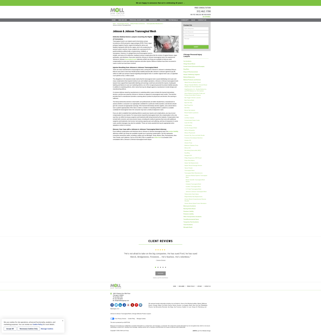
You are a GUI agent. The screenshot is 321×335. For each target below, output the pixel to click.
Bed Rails (187, 107)
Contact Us (202, 20)
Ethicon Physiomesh (189, 132)
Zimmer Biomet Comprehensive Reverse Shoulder (195, 200)
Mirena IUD (187, 148)
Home (114, 20)
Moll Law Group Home (117, 12)
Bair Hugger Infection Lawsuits (192, 97)
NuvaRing (187, 153)
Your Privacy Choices (120, 318)
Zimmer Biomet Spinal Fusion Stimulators (195, 203)
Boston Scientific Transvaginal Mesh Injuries (195, 180)
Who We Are (122, 20)
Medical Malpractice (189, 77)
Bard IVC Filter (188, 102)
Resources (153, 20)
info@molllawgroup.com (122, 300)
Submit (196, 47)
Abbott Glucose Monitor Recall (192, 82)
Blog (193, 20)
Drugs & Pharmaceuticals (190, 71)
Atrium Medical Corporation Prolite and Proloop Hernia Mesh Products (194, 94)
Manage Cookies (141, 318)
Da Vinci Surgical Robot (190, 127)
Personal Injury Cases (138, 20)
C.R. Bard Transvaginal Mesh (193, 189)
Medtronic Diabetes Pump (191, 145)
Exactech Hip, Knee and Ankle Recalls (194, 135)
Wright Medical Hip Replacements (193, 196)
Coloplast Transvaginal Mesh (193, 184)
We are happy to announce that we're (160, 3)
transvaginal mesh (131, 59)
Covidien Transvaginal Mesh (193, 186)
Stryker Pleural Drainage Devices (193, 165)
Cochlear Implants (189, 117)
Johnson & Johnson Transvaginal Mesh (196, 191)
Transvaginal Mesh (189, 170)
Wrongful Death (187, 227)
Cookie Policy (131, 318)
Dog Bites (186, 69)
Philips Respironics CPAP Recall (192, 158)
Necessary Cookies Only (29, 329)
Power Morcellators (189, 160)
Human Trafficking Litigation (191, 74)
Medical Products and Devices (192, 79)
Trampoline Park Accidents (191, 222)
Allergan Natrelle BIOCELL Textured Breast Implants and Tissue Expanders (195, 85)
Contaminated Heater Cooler (192, 120)
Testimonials (173, 20)
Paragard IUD (188, 155)
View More (160, 273)
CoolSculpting (188, 125)
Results (163, 20)
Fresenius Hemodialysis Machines (193, 138)
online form (157, 137)
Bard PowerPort (188, 105)
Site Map (199, 286)
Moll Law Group (124, 330)
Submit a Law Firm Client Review (160, 277)
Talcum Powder (188, 168)
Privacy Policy (191, 286)
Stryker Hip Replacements (191, 163)
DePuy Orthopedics (189, 130)
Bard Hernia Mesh (189, 100)
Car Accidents (187, 61)
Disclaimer (181, 286)
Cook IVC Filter (188, 122)
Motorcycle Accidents (189, 206)
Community (185, 20)
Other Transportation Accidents (192, 216)
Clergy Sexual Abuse (189, 63)
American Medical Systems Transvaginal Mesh (196, 176)
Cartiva (186, 115)
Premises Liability (188, 211)
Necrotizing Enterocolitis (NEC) (192, 150)
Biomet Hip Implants (189, 110)
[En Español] (207, 16)
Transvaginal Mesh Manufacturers (193, 173)
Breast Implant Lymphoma (191, 112)
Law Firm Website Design (202, 330)
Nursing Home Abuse (189, 208)
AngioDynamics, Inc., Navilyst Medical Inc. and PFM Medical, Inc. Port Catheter (195, 90)
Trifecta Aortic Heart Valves (191, 194)
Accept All (10, 329)
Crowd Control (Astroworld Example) (193, 66)
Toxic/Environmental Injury (191, 219)
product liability (173, 131)
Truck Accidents (188, 224)
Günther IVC (187, 140)
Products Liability (188, 214)
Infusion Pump (188, 143)
